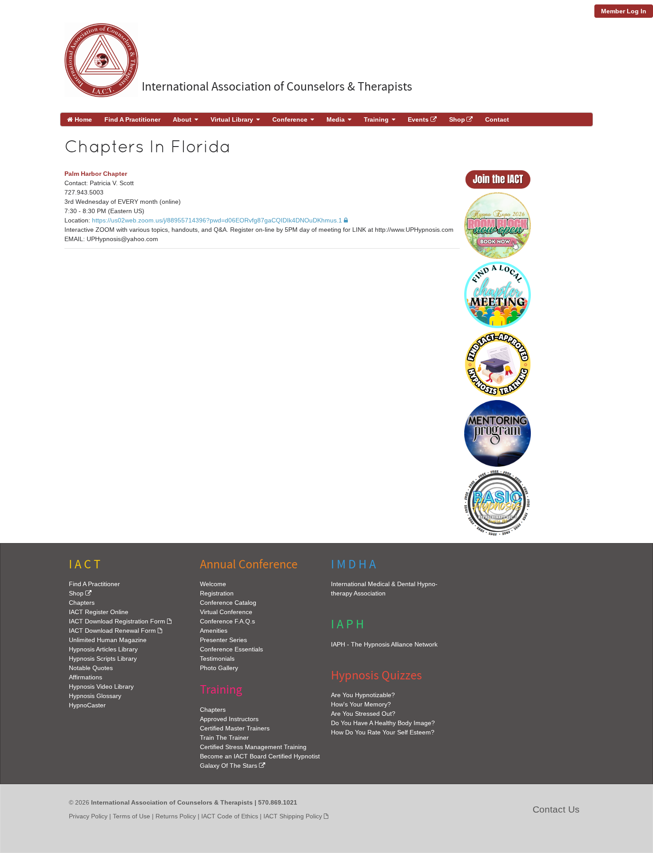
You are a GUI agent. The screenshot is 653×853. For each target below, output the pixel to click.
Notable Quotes (91, 668)
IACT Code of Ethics (229, 816)
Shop (457, 119)
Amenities (213, 631)
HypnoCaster (87, 705)
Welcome (213, 584)
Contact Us (556, 809)
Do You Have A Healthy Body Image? (383, 722)
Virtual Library (232, 119)
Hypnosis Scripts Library (103, 659)
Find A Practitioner (132, 119)
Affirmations (85, 677)
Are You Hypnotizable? (363, 694)
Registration (217, 593)
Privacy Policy (88, 816)
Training (376, 119)
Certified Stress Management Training (253, 746)
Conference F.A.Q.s (227, 621)
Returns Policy (175, 816)
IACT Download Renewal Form (112, 631)
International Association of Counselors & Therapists (277, 87)
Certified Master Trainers (235, 728)
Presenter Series (223, 640)
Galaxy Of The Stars (228, 765)
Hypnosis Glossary (95, 696)
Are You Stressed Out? (363, 713)
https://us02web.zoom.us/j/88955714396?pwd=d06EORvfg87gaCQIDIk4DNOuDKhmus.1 (217, 220)
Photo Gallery (219, 668)
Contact (497, 119)
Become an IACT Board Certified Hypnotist (260, 756)
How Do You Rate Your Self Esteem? (382, 732)
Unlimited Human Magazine (108, 640)
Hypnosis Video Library (101, 686)
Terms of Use (131, 816)
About (182, 119)
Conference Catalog (228, 603)
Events (418, 119)
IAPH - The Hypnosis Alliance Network (384, 644)
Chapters (82, 603)
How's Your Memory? (361, 704)
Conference (289, 119)
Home (82, 119)
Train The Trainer (224, 737)
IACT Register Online (98, 612)
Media (335, 119)
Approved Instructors (229, 718)
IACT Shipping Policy (292, 816)
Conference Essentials (231, 649)
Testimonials (217, 659)
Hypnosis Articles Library (103, 649)
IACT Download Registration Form (117, 621)
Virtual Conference (226, 612)
